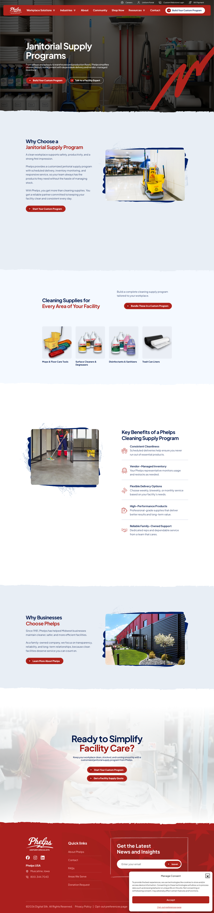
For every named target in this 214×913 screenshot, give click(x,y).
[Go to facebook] (28, 858)
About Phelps (76, 851)
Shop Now (118, 10)
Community (100, 10)
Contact (155, 10)
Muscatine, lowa (40, 871)
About (85, 10)
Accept (171, 899)
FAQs (71, 868)
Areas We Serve (77, 876)
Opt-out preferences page (169, 907)
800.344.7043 (39, 876)
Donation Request (79, 884)
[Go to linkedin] (43, 858)
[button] (207, 875)
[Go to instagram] (35, 858)
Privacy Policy (83, 906)
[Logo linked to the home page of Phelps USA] (15, 10)
